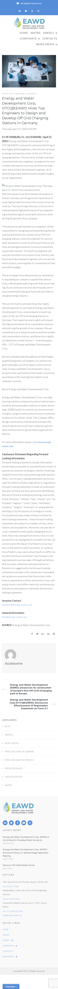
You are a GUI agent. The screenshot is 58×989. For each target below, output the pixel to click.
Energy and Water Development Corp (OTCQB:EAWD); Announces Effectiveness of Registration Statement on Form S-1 (28, 704)
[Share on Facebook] (32, 634)
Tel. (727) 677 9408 (10, 886)
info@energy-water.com (14, 616)
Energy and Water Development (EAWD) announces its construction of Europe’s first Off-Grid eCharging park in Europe (31, 689)
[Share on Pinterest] (54, 634)
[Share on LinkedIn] (48, 634)
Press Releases (14, 768)
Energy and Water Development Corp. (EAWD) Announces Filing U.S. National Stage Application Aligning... (25, 852)
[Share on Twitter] (37, 634)
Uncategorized (14, 777)
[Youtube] (23, 822)
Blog (8, 726)
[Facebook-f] (32, 11)
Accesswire (32, 94)
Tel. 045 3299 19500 (11, 899)
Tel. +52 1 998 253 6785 (13, 911)
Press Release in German (19, 751)
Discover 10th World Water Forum (19, 865)
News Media (20, 94)
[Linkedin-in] (20, 11)
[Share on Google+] (43, 634)
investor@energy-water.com (17, 604)
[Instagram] (38, 11)
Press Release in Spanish (19, 760)
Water (8, 785)
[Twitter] (26, 11)
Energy (9, 735)
